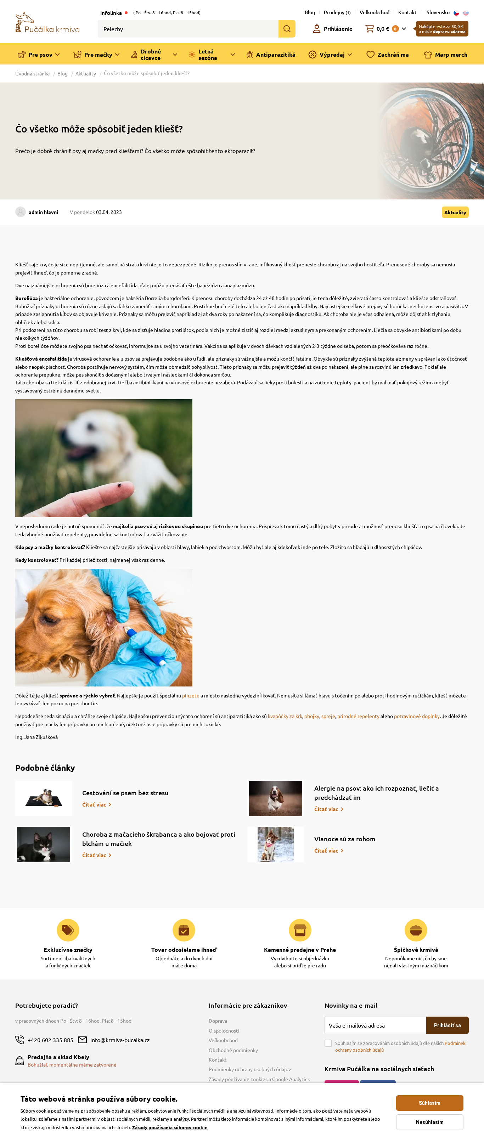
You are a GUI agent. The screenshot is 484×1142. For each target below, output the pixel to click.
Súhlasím (429, 1103)
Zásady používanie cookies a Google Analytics (259, 1079)
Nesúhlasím (430, 1122)
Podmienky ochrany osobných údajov (250, 1069)
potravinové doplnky (417, 716)
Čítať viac (94, 804)
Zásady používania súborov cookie (170, 1127)
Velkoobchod (374, 12)
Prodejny (337, 12)
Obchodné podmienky (233, 1050)
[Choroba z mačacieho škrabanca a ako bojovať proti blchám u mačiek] (43, 844)
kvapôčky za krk (285, 716)
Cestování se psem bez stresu (125, 792)
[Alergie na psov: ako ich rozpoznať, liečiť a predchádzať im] (275, 798)
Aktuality (85, 73)
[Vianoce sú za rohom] (275, 844)
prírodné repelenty (358, 716)
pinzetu (190, 695)
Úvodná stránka (33, 73)
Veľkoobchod (223, 1040)
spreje (328, 716)
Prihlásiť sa (447, 1025)
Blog (310, 12)
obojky (311, 716)
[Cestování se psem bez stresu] (43, 798)
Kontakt (407, 12)
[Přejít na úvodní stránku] (47, 21)
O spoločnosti (224, 1030)
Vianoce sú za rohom (345, 839)
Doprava (218, 1020)
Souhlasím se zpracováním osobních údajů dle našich (400, 1046)
